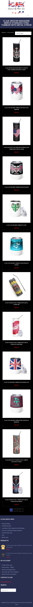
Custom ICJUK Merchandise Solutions (12, 530)
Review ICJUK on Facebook (9, 574)
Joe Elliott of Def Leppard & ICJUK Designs (13, 528)
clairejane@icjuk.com (6, 582)
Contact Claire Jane (7, 533)
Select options (16, 55)
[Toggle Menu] (28, 15)
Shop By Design (6, 523)
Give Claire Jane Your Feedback (10, 572)
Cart (3, 535)
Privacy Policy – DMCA (8, 567)
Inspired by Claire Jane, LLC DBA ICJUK (16, 5)
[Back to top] (28, 602)
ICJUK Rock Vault (6, 526)
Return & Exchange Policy (8, 569)
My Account (5, 537)
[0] (18, 13)
